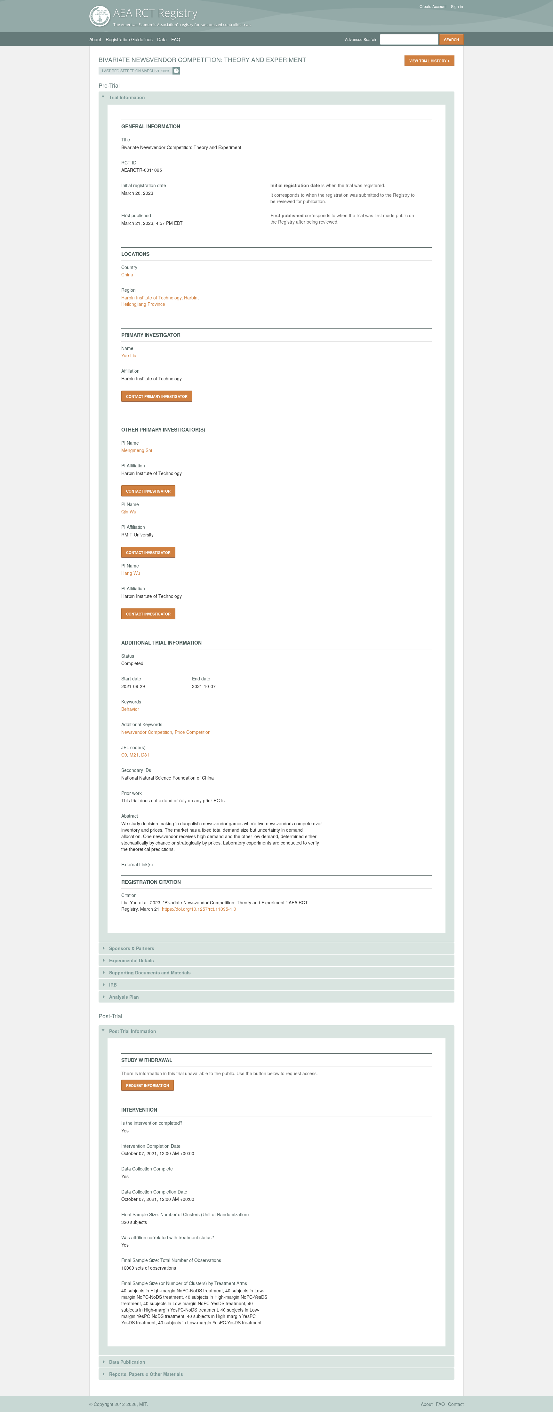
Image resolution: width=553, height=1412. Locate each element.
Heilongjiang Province (143, 304)
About (95, 39)
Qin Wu (128, 511)
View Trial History (428, 60)
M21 (134, 754)
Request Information (147, 1085)
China (127, 274)
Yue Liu (128, 355)
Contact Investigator (148, 491)
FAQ (175, 39)
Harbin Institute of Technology (151, 297)
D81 (145, 754)
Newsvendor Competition (146, 732)
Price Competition (193, 732)
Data (162, 39)
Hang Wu (130, 573)
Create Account (433, 6)
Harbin (190, 297)
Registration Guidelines (129, 39)
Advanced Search (360, 39)
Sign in (457, 6)
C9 (124, 754)
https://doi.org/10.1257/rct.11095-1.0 (199, 909)
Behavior (130, 709)
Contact (456, 1404)
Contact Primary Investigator (157, 396)
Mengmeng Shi (136, 450)
